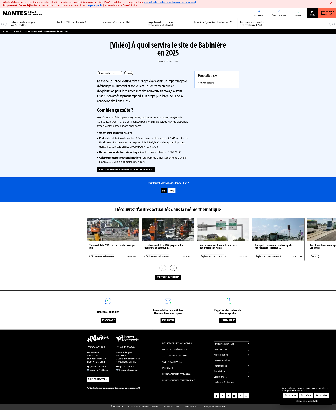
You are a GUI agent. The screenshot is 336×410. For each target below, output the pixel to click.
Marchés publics (221, 355)
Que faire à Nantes (172, 362)
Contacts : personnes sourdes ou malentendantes (113, 388)
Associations (219, 371)
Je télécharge (228, 320)
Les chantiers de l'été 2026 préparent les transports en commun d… (164, 246)
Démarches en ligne (278, 15)
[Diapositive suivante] (332, 24)
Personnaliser (322, 396)
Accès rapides (259, 15)
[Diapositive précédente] (4, 24)
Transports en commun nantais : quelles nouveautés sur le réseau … (274, 246)
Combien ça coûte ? (206, 83)
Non (172, 191)
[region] (168, 24)
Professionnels (220, 366)
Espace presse (220, 377)
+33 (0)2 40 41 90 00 (96, 347)
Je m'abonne (108, 320)
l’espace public (95, 5)
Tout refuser (306, 396)
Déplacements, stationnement (110, 73)
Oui (164, 191)
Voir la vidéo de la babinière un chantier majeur (125, 169)
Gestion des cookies (171, 407)
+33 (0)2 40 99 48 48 (125, 347)
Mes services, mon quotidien (177, 344)
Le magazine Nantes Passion (176, 374)
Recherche (297, 15)
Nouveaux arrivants (222, 360)
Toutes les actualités (168, 277)
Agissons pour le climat (174, 356)
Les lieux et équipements (224, 382)
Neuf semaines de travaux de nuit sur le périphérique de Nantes (219, 246)
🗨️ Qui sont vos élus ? (96, 367)
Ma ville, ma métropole (174, 350)
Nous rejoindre (220, 350)
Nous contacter (96, 379)
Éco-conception (117, 407)
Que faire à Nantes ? (327, 13)
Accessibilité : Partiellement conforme (143, 407)
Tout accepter (291, 396)
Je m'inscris (168, 320)
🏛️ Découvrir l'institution (97, 370)
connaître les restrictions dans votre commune (169, 2)
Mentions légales (191, 407)
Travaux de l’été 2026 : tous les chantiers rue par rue (112, 246)
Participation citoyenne (224, 344)
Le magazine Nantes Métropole (178, 381)
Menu (312, 15)
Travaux (129, 73)
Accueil (5, 31)
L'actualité (17, 31)
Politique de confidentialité (214, 407)
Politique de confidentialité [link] (306, 401)
